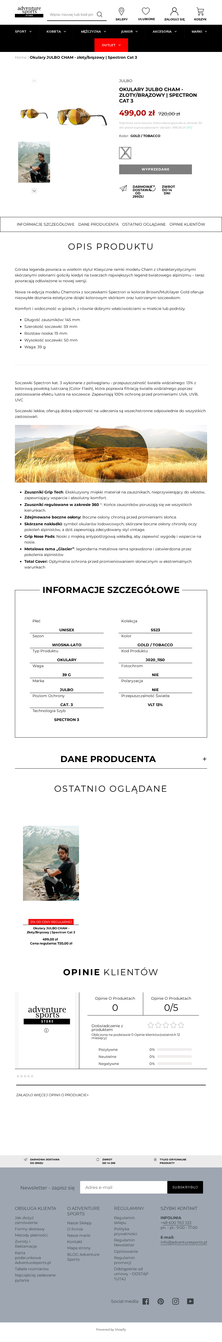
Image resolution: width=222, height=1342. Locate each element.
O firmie (75, 1229)
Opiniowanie (126, 1251)
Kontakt (74, 1241)
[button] (34, 191)
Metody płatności (31, 1235)
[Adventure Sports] (29, 11)
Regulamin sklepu (124, 1220)
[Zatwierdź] (100, 14)
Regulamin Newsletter (124, 1242)
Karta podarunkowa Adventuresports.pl (33, 1257)
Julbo (125, 80)
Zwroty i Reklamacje (26, 1244)
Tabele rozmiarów (32, 1268)
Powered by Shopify (111, 1329)
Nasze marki (78, 1235)
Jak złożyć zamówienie (26, 1220)
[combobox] (70, 14)
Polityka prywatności (125, 1231)
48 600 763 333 (177, 1222)
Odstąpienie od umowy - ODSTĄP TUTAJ (131, 1273)
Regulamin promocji (124, 1260)
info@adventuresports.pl (184, 1242)
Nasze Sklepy (79, 1222)
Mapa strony (79, 1247)
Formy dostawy (30, 1228)
